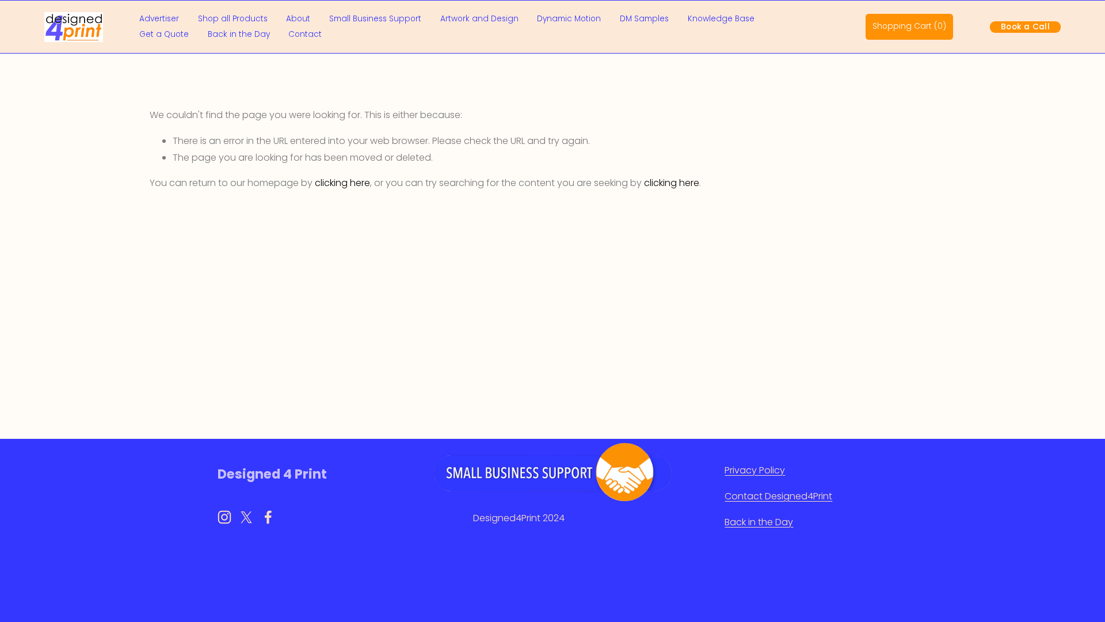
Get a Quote (164, 34)
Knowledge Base (721, 18)
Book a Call (1025, 26)
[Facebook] (268, 517)
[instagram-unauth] (224, 517)
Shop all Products (233, 18)
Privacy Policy (755, 470)
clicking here (342, 182)
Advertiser (159, 18)
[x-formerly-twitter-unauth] (246, 517)
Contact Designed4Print (778, 496)
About (298, 18)
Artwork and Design (479, 18)
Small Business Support (375, 18)
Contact (305, 34)
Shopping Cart (909, 26)
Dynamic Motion (569, 18)
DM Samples (644, 18)
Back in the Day (239, 34)
